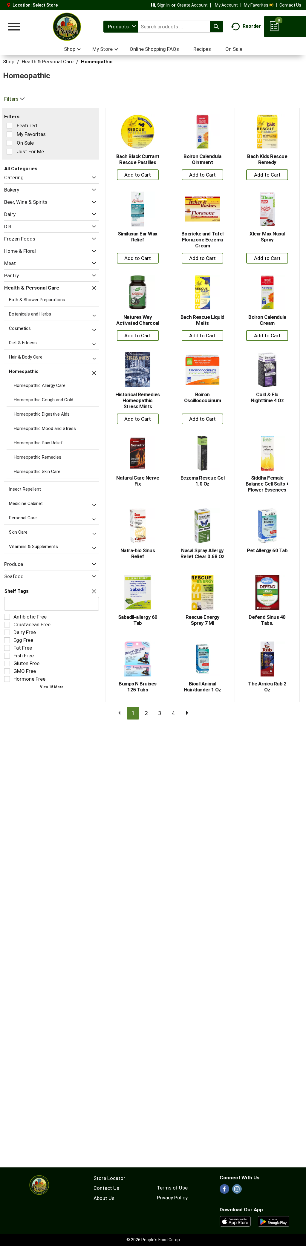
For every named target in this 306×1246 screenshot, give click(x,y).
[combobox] (120, 27)
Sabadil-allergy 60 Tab (137, 620)
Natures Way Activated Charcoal (137, 320)
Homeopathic (97, 62)
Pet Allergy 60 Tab (267, 550)
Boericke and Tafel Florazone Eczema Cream (202, 240)
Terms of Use (172, 1188)
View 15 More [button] (51, 687)
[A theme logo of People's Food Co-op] (67, 27)
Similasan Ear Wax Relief (137, 237)
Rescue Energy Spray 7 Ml (203, 620)
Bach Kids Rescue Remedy (267, 159)
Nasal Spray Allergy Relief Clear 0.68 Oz (202, 553)
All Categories (20, 169)
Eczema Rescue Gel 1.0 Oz (202, 481)
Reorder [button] (252, 26)
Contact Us (290, 5)
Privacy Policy (172, 1198)
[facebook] (224, 1191)
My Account (226, 5)
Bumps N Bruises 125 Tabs (138, 687)
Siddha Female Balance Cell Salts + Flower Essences (267, 484)
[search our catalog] (216, 26)
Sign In (163, 5)
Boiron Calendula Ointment (202, 159)
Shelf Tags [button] (16, 591)
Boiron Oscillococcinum (202, 397)
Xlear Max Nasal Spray (267, 237)
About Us (104, 1198)
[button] (92, 178)
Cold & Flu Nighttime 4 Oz (267, 397)
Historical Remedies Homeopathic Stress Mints (137, 400)
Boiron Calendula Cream (267, 320)
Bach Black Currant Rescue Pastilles (137, 159)
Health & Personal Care (48, 62)
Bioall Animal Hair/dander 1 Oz (202, 687)
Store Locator (109, 1178)
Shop (8, 62)
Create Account (192, 5)
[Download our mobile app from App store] (235, 1221)
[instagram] (237, 1191)
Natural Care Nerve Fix (137, 481)
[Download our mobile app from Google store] (273, 1221)
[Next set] (186, 713)
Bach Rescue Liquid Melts (202, 320)
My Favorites (256, 5)
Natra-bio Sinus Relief (137, 553)
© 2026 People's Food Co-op (153, 1239)
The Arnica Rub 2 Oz (267, 687)
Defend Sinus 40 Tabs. (267, 620)
